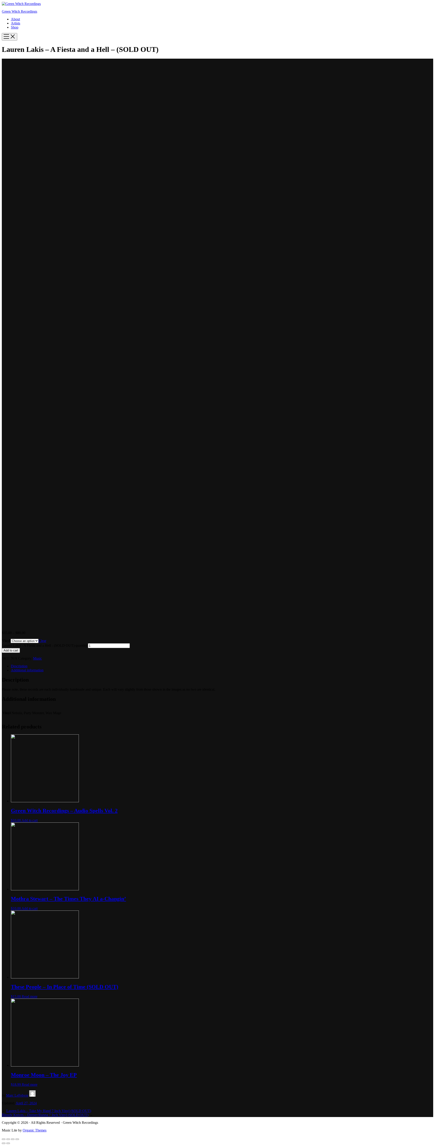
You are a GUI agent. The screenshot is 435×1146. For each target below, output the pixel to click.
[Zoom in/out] (17, 1139)
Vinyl (6, 641)
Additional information (27, 670)
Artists (15, 23)
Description (19, 666)
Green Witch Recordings (19, 11)
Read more (29, 996)
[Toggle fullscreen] (12, 1139)
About (15, 19)
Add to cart (11, 650)
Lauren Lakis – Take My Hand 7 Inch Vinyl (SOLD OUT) (48, 1111)
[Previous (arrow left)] (3, 1143)
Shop (14, 27)
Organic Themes (34, 1130)
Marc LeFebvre (17, 1095)
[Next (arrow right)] (8, 1143)
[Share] (8, 1139)
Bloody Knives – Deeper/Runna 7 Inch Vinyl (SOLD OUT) (45, 1115)
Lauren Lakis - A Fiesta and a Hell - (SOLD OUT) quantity (44, 645)
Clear (42, 641)
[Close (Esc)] (3, 1139)
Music (37, 658)
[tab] (222, 666)
